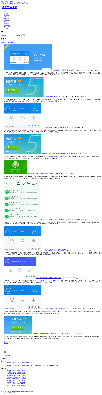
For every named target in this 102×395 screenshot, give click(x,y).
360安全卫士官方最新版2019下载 (16, 385)
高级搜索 (3, 3)
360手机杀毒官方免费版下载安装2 (16, 370)
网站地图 (8, 3)
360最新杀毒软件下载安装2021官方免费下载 (19, 362)
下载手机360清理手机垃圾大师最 (16, 373)
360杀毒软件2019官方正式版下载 (16, 378)
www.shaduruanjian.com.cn (23, 391)
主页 (7, 42)
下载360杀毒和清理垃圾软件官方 (16, 383)
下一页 (6, 350)
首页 (5, 341)
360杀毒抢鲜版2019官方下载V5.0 (53, 96)
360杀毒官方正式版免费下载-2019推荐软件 (54, 153)
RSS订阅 (13, 3)
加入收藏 (25, 3)
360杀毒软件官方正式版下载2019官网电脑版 (48, 278)
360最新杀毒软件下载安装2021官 (16, 372)
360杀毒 (12, 42)
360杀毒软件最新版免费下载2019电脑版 (53, 127)
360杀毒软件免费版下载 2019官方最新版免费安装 (55, 250)
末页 (5, 352)
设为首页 (19, 3)
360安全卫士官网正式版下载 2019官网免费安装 (53, 219)
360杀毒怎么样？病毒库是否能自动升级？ (64, 70)
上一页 (6, 343)
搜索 (24, 35)
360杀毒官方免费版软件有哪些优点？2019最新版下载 (56, 309)
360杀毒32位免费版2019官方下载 (16, 375)
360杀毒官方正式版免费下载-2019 (16, 377)
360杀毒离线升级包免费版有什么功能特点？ (44, 333)
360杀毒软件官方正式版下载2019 (16, 380)
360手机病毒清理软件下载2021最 (16, 382)
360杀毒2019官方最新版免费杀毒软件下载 (39, 173)
